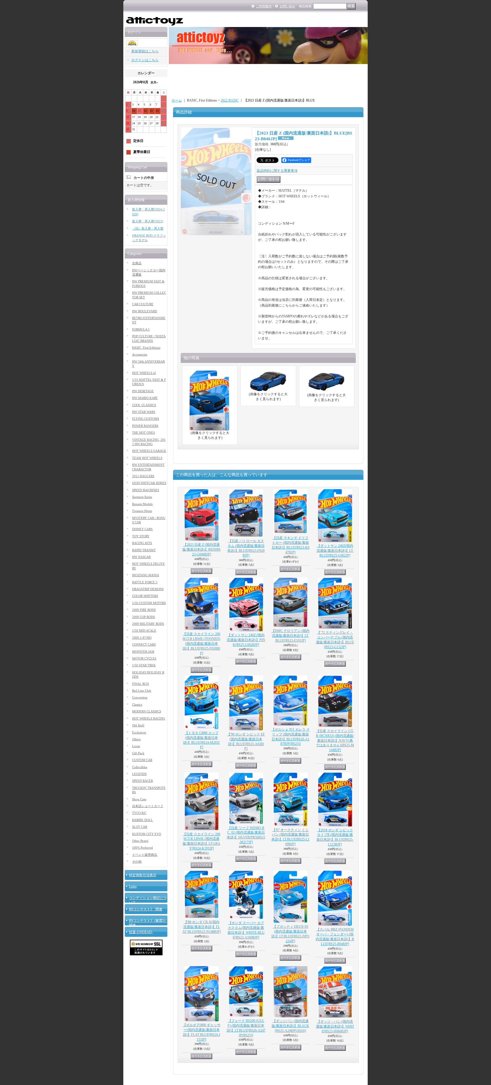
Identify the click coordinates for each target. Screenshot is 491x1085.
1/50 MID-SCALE (144, 630)
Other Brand (140, 840)
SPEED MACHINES (145, 490)
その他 (137, 861)
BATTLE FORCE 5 (144, 582)
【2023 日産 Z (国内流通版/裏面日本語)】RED (201, 549)
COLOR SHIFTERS (145, 596)
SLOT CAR (139, 826)
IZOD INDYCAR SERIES (149, 483)
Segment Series (142, 497)
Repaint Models (142, 504)
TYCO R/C (139, 813)
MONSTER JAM (143, 651)
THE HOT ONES (143, 432)
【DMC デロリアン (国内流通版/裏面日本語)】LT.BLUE (290, 635)
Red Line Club (141, 690)
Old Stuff (138, 725)
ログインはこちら (145, 60)
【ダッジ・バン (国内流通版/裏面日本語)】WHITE (335, 1026)
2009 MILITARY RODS (148, 623)
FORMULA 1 (141, 329)
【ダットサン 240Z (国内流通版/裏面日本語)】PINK (246, 640)
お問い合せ (287, 6)
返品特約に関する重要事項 (277, 171)
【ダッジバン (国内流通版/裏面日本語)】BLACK (290, 1026)
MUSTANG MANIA (145, 575)
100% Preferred (142, 847)
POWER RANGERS (145, 425)
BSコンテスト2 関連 (145, 909)
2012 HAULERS (143, 476)
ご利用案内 (264, 6)
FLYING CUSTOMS (145, 418)
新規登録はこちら (145, 51)
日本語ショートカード (147, 806)
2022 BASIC (230, 100)
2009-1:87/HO (141, 637)
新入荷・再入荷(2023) (147, 221)
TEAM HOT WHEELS (147, 458)
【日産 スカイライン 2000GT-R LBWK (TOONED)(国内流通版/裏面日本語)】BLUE (201, 643)
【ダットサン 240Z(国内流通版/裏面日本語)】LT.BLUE (335, 550)
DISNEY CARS (142, 529)
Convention (139, 697)
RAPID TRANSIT (144, 550)
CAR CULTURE (142, 304)
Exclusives (139, 732)
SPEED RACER (142, 780)
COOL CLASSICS (144, 405)
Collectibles (139, 767)
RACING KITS (142, 543)
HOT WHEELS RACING (148, 718)
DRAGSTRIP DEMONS (148, 589)
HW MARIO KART (145, 398)
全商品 (137, 263)
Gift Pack (138, 753)
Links (133, 886)
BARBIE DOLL (142, 820)
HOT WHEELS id (144, 373)
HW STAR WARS (143, 412)
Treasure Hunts (142, 510)
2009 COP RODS (143, 617)
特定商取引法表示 (142, 875)
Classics (137, 704)
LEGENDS (139, 774)
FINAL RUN (140, 683)
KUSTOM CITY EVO (146, 834)
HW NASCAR (141, 557)
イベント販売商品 (144, 854)
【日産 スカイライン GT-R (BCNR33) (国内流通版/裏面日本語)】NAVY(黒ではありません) (335, 740)
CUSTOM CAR (142, 760)
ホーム (177, 100)
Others (136, 739)
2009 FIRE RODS (144, 609)
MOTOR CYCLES (144, 658)
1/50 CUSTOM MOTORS (149, 603)
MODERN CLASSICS (146, 711)
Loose (136, 746)
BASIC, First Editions (146, 347)
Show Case (139, 799)
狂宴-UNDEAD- (141, 932)
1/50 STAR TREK (144, 665)
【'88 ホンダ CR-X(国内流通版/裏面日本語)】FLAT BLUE (201, 927)
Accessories (139, 354)
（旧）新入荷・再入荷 (147, 228)
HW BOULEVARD (144, 311)
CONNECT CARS (144, 644)
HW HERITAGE (143, 391)
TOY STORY (140, 536)
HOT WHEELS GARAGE (149, 450)
